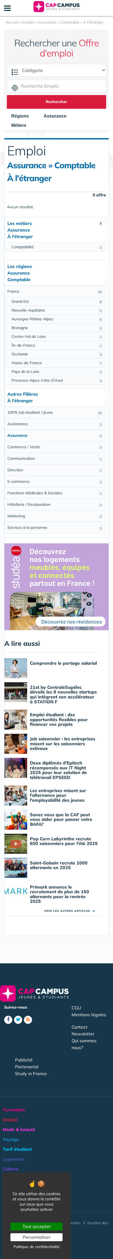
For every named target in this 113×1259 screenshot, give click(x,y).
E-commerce (54, 481)
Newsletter (83, 1034)
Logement (13, 1159)
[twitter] (18, 1020)
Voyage (11, 1139)
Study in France (31, 1073)
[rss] (28, 1020)
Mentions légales (89, 1014)
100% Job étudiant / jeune (54, 412)
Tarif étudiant (17, 1149)
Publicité (24, 1060)
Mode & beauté (19, 1129)
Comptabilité (56, 246)
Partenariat (27, 1066)
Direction (54, 469)
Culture (10, 1169)
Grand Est (56, 301)
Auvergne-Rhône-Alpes (56, 318)
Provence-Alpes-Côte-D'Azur (56, 380)
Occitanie (56, 354)
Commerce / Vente (54, 446)
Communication (54, 458)
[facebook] (8, 1020)
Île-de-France (56, 345)
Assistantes (54, 423)
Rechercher (56, 101)
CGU (76, 1007)
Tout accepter (36, 1226)
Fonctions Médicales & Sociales (54, 492)
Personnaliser (36, 1237)
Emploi (10, 1119)
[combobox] (23, 116)
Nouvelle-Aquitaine (56, 310)
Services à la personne (54, 527)
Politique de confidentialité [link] (36, 1246)
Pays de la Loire (56, 371)
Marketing (54, 515)
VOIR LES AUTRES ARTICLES (69, 911)
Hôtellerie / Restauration (54, 504)
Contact (79, 1027)
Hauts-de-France (56, 362)
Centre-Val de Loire (56, 336)
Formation (14, 1109)
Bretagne (56, 327)
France (54, 291)
